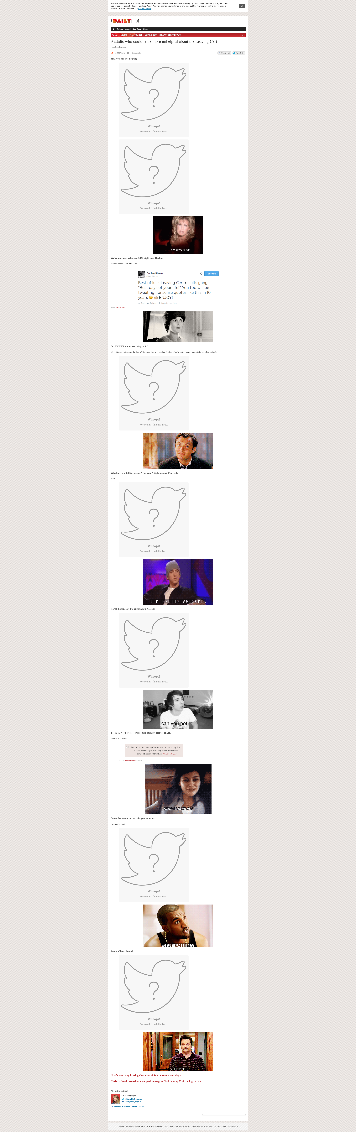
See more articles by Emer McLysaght (129, 1106)
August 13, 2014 (170, 753)
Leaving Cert (151, 35)
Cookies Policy (144, 8)
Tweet (240, 53)
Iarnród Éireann (131, 760)
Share (226, 53)
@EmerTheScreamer (133, 1099)
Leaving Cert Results (170, 35)
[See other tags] (243, 35)
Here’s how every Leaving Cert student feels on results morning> (146, 1075)
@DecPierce (120, 307)
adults (124, 35)
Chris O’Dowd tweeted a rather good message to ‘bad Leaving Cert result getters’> (156, 1081)
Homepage (113, 29)
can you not (136, 35)
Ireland (128, 29)
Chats (145, 29)
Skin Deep (137, 29)
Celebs (120, 29)
